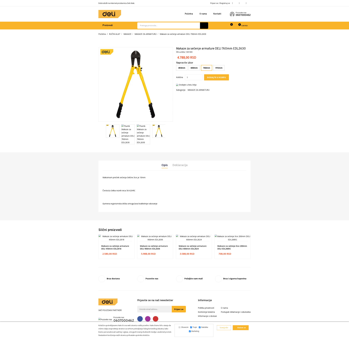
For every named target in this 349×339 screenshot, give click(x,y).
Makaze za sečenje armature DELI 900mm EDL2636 (154, 247)
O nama (203, 14)
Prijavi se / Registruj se (220, 3)
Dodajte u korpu (216, 77)
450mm (181, 68)
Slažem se (241, 327)
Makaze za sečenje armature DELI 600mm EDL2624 (192, 247)
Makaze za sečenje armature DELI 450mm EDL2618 (115, 247)
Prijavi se (178, 309)
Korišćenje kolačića (206, 312)
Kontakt (217, 14)
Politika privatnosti (206, 308)
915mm (218, 68)
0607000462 (243, 15)
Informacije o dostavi (207, 316)
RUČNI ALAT (114, 34)
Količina (179, 77)
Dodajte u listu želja (187, 84)
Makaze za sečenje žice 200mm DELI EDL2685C (232, 247)
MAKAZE (127, 34)
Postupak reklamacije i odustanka (236, 312)
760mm (206, 68)
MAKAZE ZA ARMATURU (146, 34)
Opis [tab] (165, 165)
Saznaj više (224, 327)
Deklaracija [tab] (180, 165)
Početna (189, 14)
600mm (194, 68)
